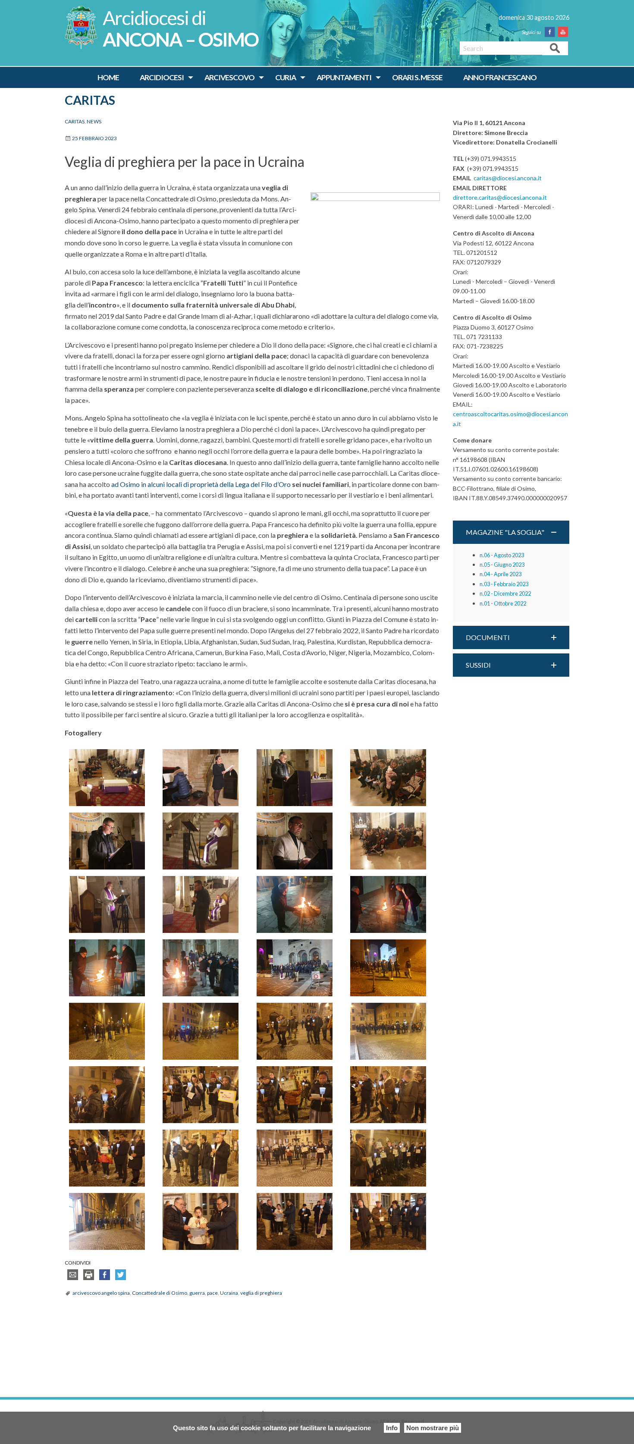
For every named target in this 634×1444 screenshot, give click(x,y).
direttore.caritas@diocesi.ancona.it (500, 197)
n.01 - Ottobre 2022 (503, 603)
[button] (511, 532)
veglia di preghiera (261, 1293)
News (94, 121)
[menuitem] (108, 77)
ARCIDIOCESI (162, 77)
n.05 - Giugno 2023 (502, 564)
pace (212, 1293)
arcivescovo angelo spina (101, 1293)
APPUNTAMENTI (344, 77)
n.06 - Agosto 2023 (502, 555)
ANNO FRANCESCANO (500, 77)
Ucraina (229, 1293)
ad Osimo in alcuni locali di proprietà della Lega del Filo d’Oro (201, 484)
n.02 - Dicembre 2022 (505, 593)
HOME (108, 77)
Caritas (90, 100)
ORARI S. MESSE (417, 77)
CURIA (285, 77)
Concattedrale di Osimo (159, 1293)
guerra (197, 1293)
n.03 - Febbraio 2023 (504, 584)
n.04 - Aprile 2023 (500, 574)
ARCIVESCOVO (229, 77)
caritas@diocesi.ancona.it (508, 178)
